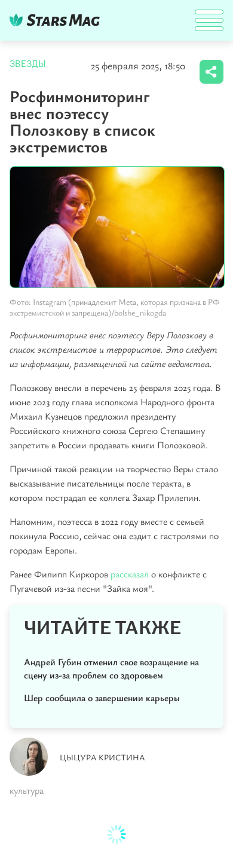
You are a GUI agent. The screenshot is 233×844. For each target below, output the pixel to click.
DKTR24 (57, 20)
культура (27, 790)
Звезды (28, 64)
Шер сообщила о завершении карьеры (102, 697)
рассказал (131, 573)
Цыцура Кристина (102, 757)
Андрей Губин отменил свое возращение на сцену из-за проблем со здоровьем (111, 668)
